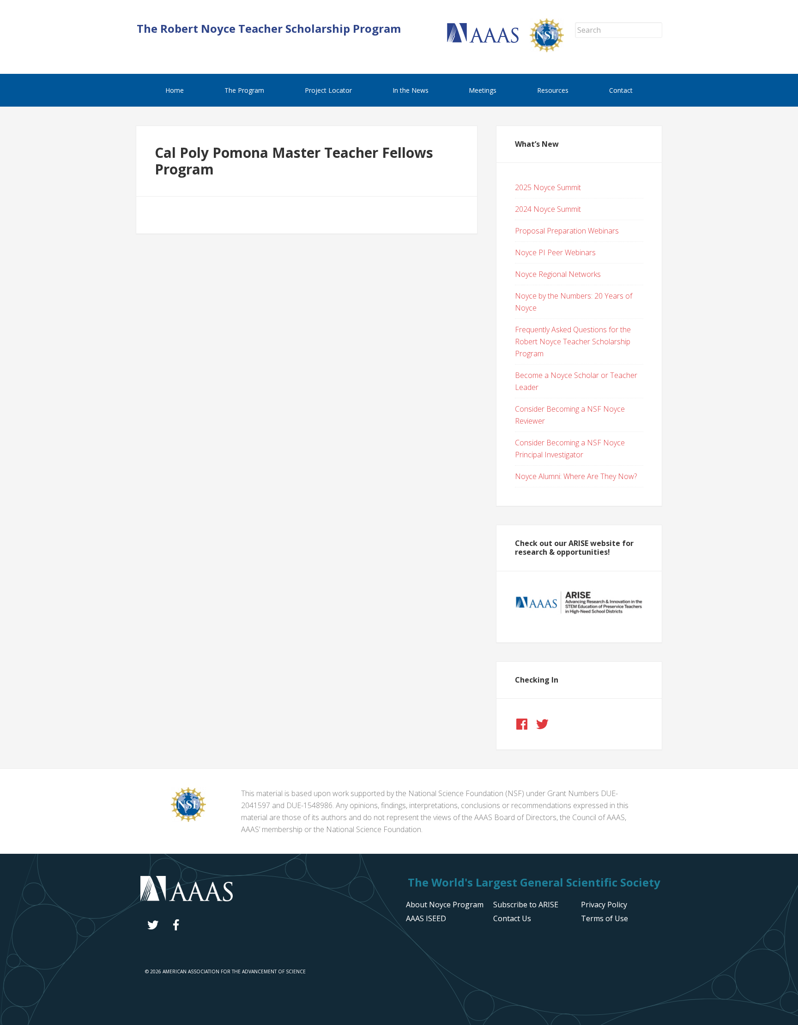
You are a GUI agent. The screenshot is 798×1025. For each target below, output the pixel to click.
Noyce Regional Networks (558, 274)
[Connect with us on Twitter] (542, 724)
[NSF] (188, 819)
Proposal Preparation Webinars (567, 231)
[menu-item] (604, 904)
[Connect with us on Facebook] (522, 724)
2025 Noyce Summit (548, 187)
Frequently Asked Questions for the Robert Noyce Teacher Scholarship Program (573, 341)
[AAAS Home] (488, 40)
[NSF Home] (552, 49)
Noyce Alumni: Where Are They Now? (576, 476)
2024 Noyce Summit (548, 209)
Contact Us (512, 918)
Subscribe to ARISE (525, 904)
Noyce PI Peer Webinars (555, 252)
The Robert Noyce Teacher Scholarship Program (269, 28)
